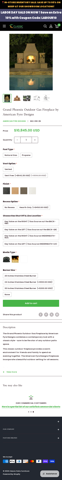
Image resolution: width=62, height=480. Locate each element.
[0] (57, 26)
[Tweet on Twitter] (52, 315)
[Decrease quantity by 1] (17, 140)
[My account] (50, 26)
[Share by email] (57, 315)
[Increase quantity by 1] (35, 140)
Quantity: (7, 139)
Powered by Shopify (11, 474)
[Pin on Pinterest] (46, 315)
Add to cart (31, 303)
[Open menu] (4, 26)
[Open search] (45, 26)
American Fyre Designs (14, 121)
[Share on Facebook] (41, 315)
